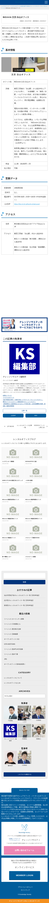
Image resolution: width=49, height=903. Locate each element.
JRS (5, 659)
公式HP (13, 415)
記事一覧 (24, 410)
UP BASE (10, 426)
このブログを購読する (24, 774)
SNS (35, 415)
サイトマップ (25, 890)
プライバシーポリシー (25, 887)
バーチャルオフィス (8, 397)
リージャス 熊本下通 (11, 654)
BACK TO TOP (24, 790)
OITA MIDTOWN (9, 644)
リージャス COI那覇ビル (12, 624)
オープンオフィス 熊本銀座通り (14, 664)
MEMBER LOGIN (24, 875)
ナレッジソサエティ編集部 (10, 739)
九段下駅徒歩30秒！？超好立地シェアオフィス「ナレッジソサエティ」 (23, 399)
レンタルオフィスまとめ (12, 683)
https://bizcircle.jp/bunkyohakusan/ (27, 204)
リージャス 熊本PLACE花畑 (13, 649)
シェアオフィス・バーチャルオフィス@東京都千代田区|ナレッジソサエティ (20, 6)
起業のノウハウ (7, 395)
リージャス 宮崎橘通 (11, 634)
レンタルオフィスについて (13, 678)
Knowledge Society (25, 894)
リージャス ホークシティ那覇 (14, 619)
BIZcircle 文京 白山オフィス (13, 8)
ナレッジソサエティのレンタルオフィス (24, 901)
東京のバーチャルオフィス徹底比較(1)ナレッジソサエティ (19, 401)
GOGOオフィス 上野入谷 (39, 426)
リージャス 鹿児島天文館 (12, 629)
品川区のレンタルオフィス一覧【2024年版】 (19, 600)
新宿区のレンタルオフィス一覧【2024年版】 (19, 605)
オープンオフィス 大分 (11, 639)
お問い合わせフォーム (24, 850)
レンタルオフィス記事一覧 (24, 426)
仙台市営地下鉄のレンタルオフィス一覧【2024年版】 (22, 595)
